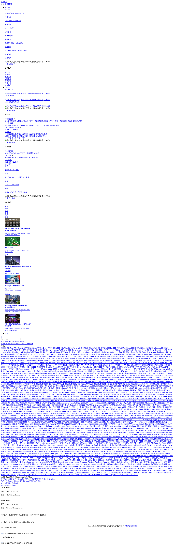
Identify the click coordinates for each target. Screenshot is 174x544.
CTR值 (32, 460)
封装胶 (105, 449)
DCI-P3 (20, 464)
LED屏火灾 (53, 354)
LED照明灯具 (165, 470)
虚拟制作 (88, 466)
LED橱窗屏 (163, 392)
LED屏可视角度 (53, 437)
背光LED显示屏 (126, 460)
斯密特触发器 (111, 460)
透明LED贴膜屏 (6, 430)
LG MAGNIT (138, 432)
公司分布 (31, 479)
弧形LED (50, 361)
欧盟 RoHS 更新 (23, 392)
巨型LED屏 (64, 458)
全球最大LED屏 (125, 441)
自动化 (64, 441)
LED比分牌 (82, 473)
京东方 (19, 445)
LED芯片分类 (102, 435)
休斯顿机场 (33, 361)
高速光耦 (16, 121)
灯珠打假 (102, 409)
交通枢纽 (30, 382)
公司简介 (11, 479)
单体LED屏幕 (112, 396)
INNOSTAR (143, 363)
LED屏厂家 (146, 445)
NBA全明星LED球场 (31, 411)
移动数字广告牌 (17, 462)
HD (154, 435)
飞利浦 (66, 409)
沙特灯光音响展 (76, 415)
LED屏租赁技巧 (40, 388)
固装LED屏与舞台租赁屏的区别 (114, 473)
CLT (15, 445)
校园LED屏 (42, 447)
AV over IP (87, 396)
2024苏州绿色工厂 (128, 422)
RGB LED (154, 424)
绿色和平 (125, 405)
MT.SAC (52, 424)
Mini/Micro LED (68, 361)
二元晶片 (62, 435)
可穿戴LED (36, 386)
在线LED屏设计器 (84, 356)
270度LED (127, 371)
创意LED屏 (42, 454)
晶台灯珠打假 (126, 409)
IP (81, 348)
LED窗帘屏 (108, 375)
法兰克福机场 (145, 354)
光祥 (21, 356)
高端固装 (49, 125)
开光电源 (20, 451)
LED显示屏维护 (36, 380)
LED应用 (127, 447)
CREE (67, 432)
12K (120, 420)
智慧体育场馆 (61, 382)
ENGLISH (8, 4)
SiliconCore (121, 350)
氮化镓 (116, 354)
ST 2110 (130, 361)
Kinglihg (134, 409)
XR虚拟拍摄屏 (51, 401)
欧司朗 (80, 432)
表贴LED (148, 441)
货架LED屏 (164, 441)
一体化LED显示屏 (10, 375)
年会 (81, 475)
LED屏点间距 (166, 462)
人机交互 (48, 365)
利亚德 (22, 447)
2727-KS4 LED (166, 451)
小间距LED (169, 449)
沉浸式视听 (119, 394)
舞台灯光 (18, 470)
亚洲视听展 (110, 405)
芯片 (92, 363)
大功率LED (27, 462)
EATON (85, 432)
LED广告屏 (35, 432)
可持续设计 (109, 373)
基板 (78, 468)
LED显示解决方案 (78, 401)
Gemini (53, 365)
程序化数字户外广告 (13, 354)
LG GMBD (115, 382)
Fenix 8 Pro (148, 380)
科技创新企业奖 (84, 361)
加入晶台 (52, 479)
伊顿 (89, 432)
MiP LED (19, 466)
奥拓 (151, 445)
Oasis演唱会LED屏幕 (81, 403)
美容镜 (28, 426)
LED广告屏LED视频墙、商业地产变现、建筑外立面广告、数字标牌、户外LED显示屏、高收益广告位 (88, 413)
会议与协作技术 (120, 377)
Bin (148, 422)
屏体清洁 (63, 380)
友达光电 (133, 380)
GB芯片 (115, 435)
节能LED (157, 454)
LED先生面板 (50, 447)
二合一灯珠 (47, 348)
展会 (143, 470)
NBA (4, 468)
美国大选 (146, 430)
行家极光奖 (69, 369)
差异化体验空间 (166, 356)
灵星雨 (168, 435)
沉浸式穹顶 (61, 363)
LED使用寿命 (71, 439)
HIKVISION (15, 447)
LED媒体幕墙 (131, 382)
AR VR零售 (76, 377)
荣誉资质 (38, 479)
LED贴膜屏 (118, 462)
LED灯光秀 (10, 415)
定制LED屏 (118, 356)
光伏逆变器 (152, 428)
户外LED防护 (123, 399)
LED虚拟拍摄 (35, 466)
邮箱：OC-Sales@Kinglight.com (11, 508)
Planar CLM (122, 382)
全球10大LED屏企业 (14, 439)
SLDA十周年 (83, 365)
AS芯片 (126, 435)
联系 (6, 333)
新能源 (44, 134)
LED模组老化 (142, 447)
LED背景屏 (27, 451)
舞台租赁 (15, 125)
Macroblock (84, 424)
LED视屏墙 (135, 413)
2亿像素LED (116, 437)
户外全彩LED (150, 449)
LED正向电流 (108, 439)
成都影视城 (11, 352)
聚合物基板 (97, 468)
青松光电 (17, 432)
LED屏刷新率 (52, 352)
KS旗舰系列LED (66, 456)
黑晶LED (49, 426)
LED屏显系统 (7, 428)
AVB (154, 361)
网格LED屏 (97, 382)
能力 (2, 483)
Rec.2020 (36, 401)
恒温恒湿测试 (165, 454)
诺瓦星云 (58, 424)
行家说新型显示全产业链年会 (66, 430)
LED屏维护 (138, 464)
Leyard (133, 445)
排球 (34, 415)
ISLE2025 (8, 424)
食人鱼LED (143, 439)
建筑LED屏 (152, 382)
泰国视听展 (77, 449)
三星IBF (35, 354)
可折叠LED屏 (143, 428)
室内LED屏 (102, 454)
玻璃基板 (83, 468)
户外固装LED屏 (56, 468)
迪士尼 (54, 367)
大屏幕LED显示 (161, 390)
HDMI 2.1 (54, 418)
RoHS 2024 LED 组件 (49, 392)
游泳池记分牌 (28, 464)
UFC (144, 437)
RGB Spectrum (52, 350)
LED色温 (135, 439)
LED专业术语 (109, 462)
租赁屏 (56, 466)
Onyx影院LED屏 (42, 468)
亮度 (131, 424)
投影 (27, 358)
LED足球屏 (136, 352)
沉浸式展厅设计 (140, 390)
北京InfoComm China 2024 (88, 464)
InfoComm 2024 (40, 456)
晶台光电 (113, 358)
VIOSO (3, 369)
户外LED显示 (22, 375)
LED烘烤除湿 (9, 449)
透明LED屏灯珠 (138, 401)
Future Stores (108, 432)
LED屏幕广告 (164, 405)
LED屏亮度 (82, 456)
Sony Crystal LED (153, 373)
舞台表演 (5, 470)
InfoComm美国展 (73, 354)
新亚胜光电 (107, 445)
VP (123, 447)
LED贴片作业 (161, 447)
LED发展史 (115, 468)
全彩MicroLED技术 (129, 348)
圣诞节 (140, 426)
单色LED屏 (141, 441)
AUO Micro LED (13, 386)
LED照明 (8, 138)
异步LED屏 (56, 458)
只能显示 (89, 409)
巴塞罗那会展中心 (18, 365)
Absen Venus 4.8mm (67, 403)
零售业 (133, 367)
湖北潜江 (122, 354)
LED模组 (153, 447)
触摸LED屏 (27, 432)
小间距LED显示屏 (127, 390)
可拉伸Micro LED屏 (156, 430)
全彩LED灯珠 (87, 441)
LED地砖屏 (102, 470)
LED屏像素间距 (42, 352)
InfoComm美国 (74, 454)
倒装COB (48, 413)
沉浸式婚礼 (10, 373)
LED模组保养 (82, 399)
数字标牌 (58, 441)
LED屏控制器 (58, 449)
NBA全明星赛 (11, 468)
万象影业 (129, 396)
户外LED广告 (106, 382)
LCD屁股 (65, 386)
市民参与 (80, 382)
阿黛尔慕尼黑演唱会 (35, 348)
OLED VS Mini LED (71, 462)
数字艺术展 (162, 371)
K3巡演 (32, 371)
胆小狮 (9, 420)
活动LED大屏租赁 (13, 388)
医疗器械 (134, 441)
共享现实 (64, 394)
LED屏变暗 (80, 380)
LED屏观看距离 (153, 464)
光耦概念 (38, 437)
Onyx (138, 422)
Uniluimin (164, 445)
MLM (105, 422)
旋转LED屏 (108, 392)
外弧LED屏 (137, 443)
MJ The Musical (30, 422)
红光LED (4, 439)
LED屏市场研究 (41, 422)
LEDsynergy (35, 356)
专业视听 (142, 377)
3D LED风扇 (77, 441)
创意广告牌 (155, 405)
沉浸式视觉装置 (21, 409)
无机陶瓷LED (116, 361)
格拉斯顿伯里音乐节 (162, 407)
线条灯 (17, 130)
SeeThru (65, 348)
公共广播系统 (88, 382)
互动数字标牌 (9, 394)
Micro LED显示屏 (124, 380)
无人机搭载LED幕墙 (79, 375)
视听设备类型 (44, 386)
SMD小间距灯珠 (52, 405)
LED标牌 (8, 460)
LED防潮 (51, 466)
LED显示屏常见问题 (131, 470)
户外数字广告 (104, 356)
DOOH (95, 415)
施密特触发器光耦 (55, 121)
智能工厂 (107, 411)
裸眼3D (29, 473)
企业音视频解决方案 (68, 384)
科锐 (70, 432)
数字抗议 (140, 405)
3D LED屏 (88, 460)
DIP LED (44, 437)
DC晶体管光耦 (63, 451)
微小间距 (8, 125)
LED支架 (111, 449)
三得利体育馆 (105, 352)
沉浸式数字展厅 (68, 396)
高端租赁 (54, 363)
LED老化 (134, 447)
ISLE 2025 (100, 424)
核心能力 (8, 164)
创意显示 (55, 125)
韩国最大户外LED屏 (95, 371)
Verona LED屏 (131, 369)
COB (41, 470)
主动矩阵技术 (30, 373)
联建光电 (127, 445)
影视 (93, 466)
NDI (151, 361)
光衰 (104, 348)
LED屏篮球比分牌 (126, 443)
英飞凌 (63, 424)
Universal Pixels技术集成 (156, 403)
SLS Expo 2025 (154, 415)
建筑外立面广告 (154, 413)
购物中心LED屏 (25, 454)
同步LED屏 (48, 458)
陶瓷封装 (169, 361)
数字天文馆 (15, 413)
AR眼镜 (3, 356)
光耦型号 (134, 458)
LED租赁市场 (104, 399)
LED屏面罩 (83, 420)
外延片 (149, 363)
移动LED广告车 (120, 386)
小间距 (50, 475)
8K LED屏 (114, 456)
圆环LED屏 (25, 361)
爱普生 (23, 354)
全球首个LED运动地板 (118, 352)
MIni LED (63, 475)
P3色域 (4, 464)
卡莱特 (6, 437)
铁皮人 (161, 418)
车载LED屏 (160, 428)
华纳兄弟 (90, 420)
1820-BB (29, 424)
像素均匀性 (47, 363)
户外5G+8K (41, 125)
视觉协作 (162, 373)
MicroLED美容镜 (20, 426)
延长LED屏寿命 (47, 380)
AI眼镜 (149, 369)
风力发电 (86, 430)
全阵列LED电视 (106, 458)
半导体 (140, 458)
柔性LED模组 (165, 443)
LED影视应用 (147, 396)
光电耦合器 (9, 89)
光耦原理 (33, 441)
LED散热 (56, 380)
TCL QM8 (120, 458)
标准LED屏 (47, 356)
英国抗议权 (147, 405)
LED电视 (83, 458)
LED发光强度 (98, 439)
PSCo (141, 424)
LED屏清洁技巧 (71, 399)
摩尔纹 (16, 415)
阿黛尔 (116, 441)
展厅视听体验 (150, 390)
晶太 (104, 460)
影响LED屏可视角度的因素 (78, 437)
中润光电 (92, 430)
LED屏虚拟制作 (105, 466)
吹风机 (56, 435)
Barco (24, 439)
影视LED (80, 430)
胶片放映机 (8, 458)
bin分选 (54, 356)
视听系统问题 (143, 356)
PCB (102, 475)
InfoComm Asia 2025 (99, 405)
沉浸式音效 (33, 358)
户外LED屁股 (12, 451)
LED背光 (89, 388)
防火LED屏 (136, 354)
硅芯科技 (128, 350)
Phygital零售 (94, 377)
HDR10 (158, 422)
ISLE (95, 424)
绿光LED (170, 437)
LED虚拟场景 (39, 428)
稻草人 (5, 420)
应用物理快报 (147, 348)
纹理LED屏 (96, 426)
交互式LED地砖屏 (91, 470)
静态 (93, 369)
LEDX (41, 356)
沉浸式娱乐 (23, 413)
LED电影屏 (26, 466)
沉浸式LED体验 (113, 367)
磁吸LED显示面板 (95, 443)
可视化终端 (11, 367)
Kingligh (49, 464)
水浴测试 (150, 454)
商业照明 (22, 138)
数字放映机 (16, 458)
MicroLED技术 (12, 392)
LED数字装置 (133, 415)
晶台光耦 (71, 460)
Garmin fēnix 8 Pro (143, 384)
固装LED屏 (140, 473)
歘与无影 (102, 437)
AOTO (155, 445)
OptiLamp (31, 363)
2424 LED (42, 426)
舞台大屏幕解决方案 (131, 403)
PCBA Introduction (127, 475)
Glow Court (61, 420)
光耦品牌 (71, 451)
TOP (52, 435)
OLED (77, 464)
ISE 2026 (9, 365)
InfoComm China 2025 (138, 420)
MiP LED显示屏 (20, 473)
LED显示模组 (63, 437)
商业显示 (35, 136)
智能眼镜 (39, 367)
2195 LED (72, 422)
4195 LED (123, 426)
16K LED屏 (161, 426)
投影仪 (166, 464)
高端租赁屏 (155, 399)
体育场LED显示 (64, 411)
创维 (67, 418)
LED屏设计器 (73, 356)
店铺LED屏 (144, 392)
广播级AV (148, 377)
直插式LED (56, 464)
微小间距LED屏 (9, 473)
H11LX (118, 460)
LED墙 (117, 426)
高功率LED (64, 464)
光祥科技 (28, 445)
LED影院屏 (156, 466)
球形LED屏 (5, 466)
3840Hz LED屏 (31, 403)
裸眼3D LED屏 (97, 460)
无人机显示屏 (41, 375)
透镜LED (31, 449)
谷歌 (165, 418)
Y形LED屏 (127, 388)
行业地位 (17, 479)
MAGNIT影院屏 (19, 373)
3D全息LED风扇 (97, 441)
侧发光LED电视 (95, 458)
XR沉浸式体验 (12, 380)
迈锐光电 (85, 445)
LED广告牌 (74, 473)
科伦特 (67, 445)
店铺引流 (23, 394)
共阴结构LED (9, 432)
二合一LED (80, 422)
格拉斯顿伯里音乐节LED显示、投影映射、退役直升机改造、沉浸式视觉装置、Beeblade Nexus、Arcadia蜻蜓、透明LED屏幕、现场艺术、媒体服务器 (102, 407)
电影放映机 (66, 443)
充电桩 (123, 432)
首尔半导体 (61, 432)
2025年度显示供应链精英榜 (69, 365)
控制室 (35, 464)
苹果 (12, 435)
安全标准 (39, 441)
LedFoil (162, 409)
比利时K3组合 (40, 371)
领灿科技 (61, 445)
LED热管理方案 (57, 396)
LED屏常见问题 (148, 458)
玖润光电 (99, 430)
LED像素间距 (104, 386)
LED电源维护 (71, 380)
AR (44, 367)
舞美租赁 (158, 456)
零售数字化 (50, 377)
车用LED (41, 420)
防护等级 (105, 371)
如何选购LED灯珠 (64, 415)
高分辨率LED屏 (13, 363)
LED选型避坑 (55, 403)
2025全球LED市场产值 (30, 420)
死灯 (158, 458)
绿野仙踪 (115, 420)
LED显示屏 (71, 475)
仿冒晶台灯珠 (85, 367)
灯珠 (101, 358)
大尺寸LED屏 (15, 454)
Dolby (3, 424)
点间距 (134, 418)
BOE (23, 445)
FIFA (151, 352)
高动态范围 (8, 401)
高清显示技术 (67, 401)
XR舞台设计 (37, 396)
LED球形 (105, 363)
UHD (164, 435)
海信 (79, 462)
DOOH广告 (133, 405)
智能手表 (114, 380)
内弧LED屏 (10, 445)
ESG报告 (81, 350)
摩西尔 (11, 437)
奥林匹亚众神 (75, 367)
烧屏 (155, 458)
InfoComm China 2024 (38, 462)
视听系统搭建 (39, 373)
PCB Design (117, 475)
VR (126, 361)
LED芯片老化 (100, 380)
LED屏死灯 (112, 371)
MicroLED (29, 458)
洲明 (159, 445)
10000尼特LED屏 (20, 403)
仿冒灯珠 (109, 409)
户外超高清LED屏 (100, 350)
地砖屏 (44, 441)
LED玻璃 (19, 468)
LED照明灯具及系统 (12, 102)
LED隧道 (101, 415)
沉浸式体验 (146, 411)
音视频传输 (92, 348)
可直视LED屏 (167, 363)
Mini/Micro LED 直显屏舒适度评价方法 (158, 473)
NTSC (9, 464)
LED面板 (44, 460)
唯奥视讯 (39, 350)
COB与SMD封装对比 (38, 405)
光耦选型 (34, 454)
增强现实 (23, 424)
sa (133, 424)
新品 (161, 460)
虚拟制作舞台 (121, 396)
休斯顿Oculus (42, 361)
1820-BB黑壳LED (101, 369)
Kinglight (17, 475)
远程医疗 (18, 367)
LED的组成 (119, 449)
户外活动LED (91, 375)
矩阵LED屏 (90, 473)
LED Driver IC (9, 403)
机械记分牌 (130, 456)
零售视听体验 (33, 377)
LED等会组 (130, 432)
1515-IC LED (124, 424)
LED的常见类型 (52, 470)
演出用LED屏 (113, 399)
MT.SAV (46, 424)
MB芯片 (110, 435)
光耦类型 (94, 454)
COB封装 (154, 394)
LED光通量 (62, 439)
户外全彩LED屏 (27, 418)
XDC (71, 411)
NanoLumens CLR (142, 382)
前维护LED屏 (84, 443)
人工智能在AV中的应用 (160, 377)
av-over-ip (77, 348)
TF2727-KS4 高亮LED (125, 401)
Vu (135, 422)
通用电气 (94, 432)
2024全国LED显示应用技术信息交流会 (42, 430)
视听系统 (18, 382)
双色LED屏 (145, 468)
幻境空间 (144, 371)
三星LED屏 (80, 358)
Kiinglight (84, 449)
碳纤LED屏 (27, 356)
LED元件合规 (61, 392)
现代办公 (149, 367)
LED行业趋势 (31, 375)
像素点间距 (104, 428)
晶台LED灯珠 (160, 401)
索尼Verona (122, 369)
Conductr (67, 420)
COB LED (78, 447)
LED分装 (90, 449)
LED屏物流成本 (162, 358)
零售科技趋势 (85, 377)
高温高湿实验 (14, 456)
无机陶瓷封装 (58, 361)
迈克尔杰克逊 (18, 422)
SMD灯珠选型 (133, 399)
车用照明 (72, 358)
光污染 (144, 464)
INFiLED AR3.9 (118, 388)
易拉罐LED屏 (18, 437)
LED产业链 (103, 367)
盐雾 (83, 415)
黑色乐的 (107, 365)
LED (29, 470)
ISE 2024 (148, 470)
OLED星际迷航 (97, 422)
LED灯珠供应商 (17, 407)
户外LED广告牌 (112, 350)
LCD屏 (161, 464)
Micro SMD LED (76, 405)
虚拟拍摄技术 (137, 396)
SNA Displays (98, 418)
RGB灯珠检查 (61, 399)
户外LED (4, 451)
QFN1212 (82, 426)
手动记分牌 (122, 456)
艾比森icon (18, 348)
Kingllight (159, 432)
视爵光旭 (121, 445)
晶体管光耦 (9, 121)
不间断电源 (29, 435)
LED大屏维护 (51, 399)
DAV (125, 365)
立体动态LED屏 (19, 435)
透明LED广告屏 (44, 432)
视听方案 (128, 367)
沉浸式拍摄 (21, 399)
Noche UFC (150, 437)
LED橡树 (125, 415)
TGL (21, 428)
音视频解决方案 (41, 384)
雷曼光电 (100, 445)
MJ (24, 422)
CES (5, 426)
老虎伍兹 (31, 428)
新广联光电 (93, 445)
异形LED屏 (58, 454)
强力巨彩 (114, 445)
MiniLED (23, 458)
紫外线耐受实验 (132, 454)
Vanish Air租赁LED (117, 365)
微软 (17, 352)
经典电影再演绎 (79, 394)
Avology (3, 350)
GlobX (75, 350)
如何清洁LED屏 (16, 418)
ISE (68, 426)
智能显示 (96, 409)
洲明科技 (138, 445)
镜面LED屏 (127, 392)
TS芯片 (120, 435)
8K (38, 418)
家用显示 (22, 136)
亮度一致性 (61, 356)
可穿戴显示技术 (155, 384)
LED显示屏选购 (29, 407)
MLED (3, 460)
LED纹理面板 (105, 426)
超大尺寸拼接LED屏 (72, 352)
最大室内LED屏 (54, 358)
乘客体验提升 (161, 382)
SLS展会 (125, 462)
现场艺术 (48, 409)
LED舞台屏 (62, 470)
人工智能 (155, 369)
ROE (17, 356)
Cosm (49, 394)
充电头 (55, 451)
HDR (150, 422)
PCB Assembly (108, 475)
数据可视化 (8, 358)
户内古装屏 (63, 466)
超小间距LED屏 (50, 371)
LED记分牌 (42, 464)
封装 (89, 363)
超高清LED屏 (98, 451)
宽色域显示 (29, 401)
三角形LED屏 (99, 462)
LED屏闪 (163, 458)
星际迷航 (110, 422)
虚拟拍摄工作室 (101, 396)
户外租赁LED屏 (56, 348)
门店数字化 (136, 392)
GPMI (35, 418)
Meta (5, 352)
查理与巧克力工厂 (41, 394)
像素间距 (149, 451)
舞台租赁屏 (144, 456)
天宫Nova (128, 354)
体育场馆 (25, 377)
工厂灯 (12, 130)
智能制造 (70, 441)
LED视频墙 (78, 451)
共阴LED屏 (99, 456)
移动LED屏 (5, 441)
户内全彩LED (160, 449)
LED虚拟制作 (166, 352)
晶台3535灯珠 (94, 367)
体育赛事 (167, 420)
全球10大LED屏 (74, 458)
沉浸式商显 (18, 396)
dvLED (3, 365)
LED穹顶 (125, 420)
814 (90, 454)
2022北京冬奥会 (108, 441)
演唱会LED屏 (107, 388)
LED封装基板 (106, 468)
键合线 (101, 449)
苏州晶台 (57, 428)
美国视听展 (41, 413)
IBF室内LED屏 (43, 354)
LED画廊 (141, 365)
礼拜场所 (71, 348)
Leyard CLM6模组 (95, 403)
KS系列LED (50, 454)
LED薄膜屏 (16, 430)
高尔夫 (25, 428)
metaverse (96, 447)
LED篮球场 (51, 441)
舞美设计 (134, 388)
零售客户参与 (67, 377)
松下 (144, 424)
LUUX (85, 371)
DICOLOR (54, 445)
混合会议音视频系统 (129, 384)
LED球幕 (124, 437)
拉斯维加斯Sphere (147, 375)
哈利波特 (46, 369)
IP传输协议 (142, 361)
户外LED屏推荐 (149, 401)
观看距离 (33, 352)
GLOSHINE (35, 445)
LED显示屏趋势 (16, 377)
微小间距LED (46, 435)
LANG (148, 424)
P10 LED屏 (63, 426)
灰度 (11, 350)
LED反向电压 (127, 439)
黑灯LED (133, 411)
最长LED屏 (100, 411)
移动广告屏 (130, 386)
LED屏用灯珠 (89, 350)
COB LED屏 (60, 371)
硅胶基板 (90, 468)
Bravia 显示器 (100, 373)
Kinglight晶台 (86, 386)
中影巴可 (7, 435)
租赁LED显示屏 (40, 399)
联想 (145, 369)
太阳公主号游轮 (38, 439)
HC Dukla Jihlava (154, 409)
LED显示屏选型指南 (43, 403)
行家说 (77, 475)
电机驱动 (101, 432)
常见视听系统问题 (154, 356)
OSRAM (75, 432)
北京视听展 (150, 420)
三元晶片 (68, 435)
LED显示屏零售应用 (74, 373)
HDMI (49, 418)
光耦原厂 (9, 443)
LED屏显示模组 (140, 451)
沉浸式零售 (42, 377)
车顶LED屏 (169, 428)
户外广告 (131, 451)
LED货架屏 (156, 441)
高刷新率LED (136, 394)
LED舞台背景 (143, 403)
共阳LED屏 (107, 456)
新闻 (6, 217)
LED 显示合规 (81, 392)
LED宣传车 (150, 386)
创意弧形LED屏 (154, 443)
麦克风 (161, 367)
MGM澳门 (120, 371)
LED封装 (120, 470)
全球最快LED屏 (87, 411)
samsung (136, 424)
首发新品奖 (107, 361)
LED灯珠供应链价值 (24, 405)
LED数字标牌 (21, 384)
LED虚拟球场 (49, 428)
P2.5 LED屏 (128, 418)
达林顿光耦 (24, 121)
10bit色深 (42, 401)
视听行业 (88, 394)
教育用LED (89, 415)
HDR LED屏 (163, 399)
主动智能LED (23, 363)
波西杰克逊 (66, 367)
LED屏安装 (121, 464)
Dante (148, 361)
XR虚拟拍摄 (127, 394)
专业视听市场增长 (132, 377)
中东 (94, 411)
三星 (49, 468)
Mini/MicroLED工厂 (89, 354)
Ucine (46, 443)
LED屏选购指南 (24, 352)
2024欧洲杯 (157, 451)
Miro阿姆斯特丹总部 (133, 373)
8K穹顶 (8, 413)
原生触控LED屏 (137, 350)
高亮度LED (113, 363)
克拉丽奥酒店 (81, 409)
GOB (154, 365)
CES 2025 (10, 426)
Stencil (136, 475)
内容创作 (143, 422)
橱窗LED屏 (116, 424)
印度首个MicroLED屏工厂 (105, 354)
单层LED (119, 348)
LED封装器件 (104, 447)
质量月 (93, 396)
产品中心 (8, 87)
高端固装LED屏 (58, 462)
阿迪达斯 (115, 375)
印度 (80, 354)
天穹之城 (108, 437)
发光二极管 (35, 470)
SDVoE (135, 361)
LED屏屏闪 (23, 415)
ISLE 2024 (25, 468)
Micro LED (56, 475)
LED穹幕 (151, 418)
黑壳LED (35, 424)
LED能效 (123, 454)
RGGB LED (32, 367)
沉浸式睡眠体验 (89, 358)
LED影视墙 (52, 473)
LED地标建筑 (155, 470)
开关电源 (53, 432)
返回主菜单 (11, 64)
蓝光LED (163, 437)
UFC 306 (157, 437)
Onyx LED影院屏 (115, 430)
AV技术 (24, 382)
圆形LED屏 (75, 443)
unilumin (51, 443)
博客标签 (8, 342)
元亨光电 (105, 430)
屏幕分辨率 (149, 435)
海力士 (66, 350)
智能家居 (131, 430)
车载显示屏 (140, 380)
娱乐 (129, 420)
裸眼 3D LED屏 (47, 451)
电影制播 (15, 136)
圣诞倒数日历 (152, 426)
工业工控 (32, 134)
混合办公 (144, 373)
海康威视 (8, 447)
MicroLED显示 (146, 394)
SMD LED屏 (34, 426)
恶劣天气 (75, 388)
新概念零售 (108, 424)
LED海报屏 (164, 348)
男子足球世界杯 (163, 375)
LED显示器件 (9, 96)
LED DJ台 (49, 449)
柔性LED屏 (36, 473)
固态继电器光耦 (42, 121)
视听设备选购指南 (55, 386)
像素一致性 (39, 363)
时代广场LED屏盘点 (116, 418)
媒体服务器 (56, 409)
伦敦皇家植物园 (143, 415)
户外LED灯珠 (160, 439)
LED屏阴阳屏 (60, 447)
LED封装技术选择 (64, 405)
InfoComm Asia (68, 449)
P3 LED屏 (96, 428)
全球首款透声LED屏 (37, 443)
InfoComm (31, 456)
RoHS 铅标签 (71, 392)
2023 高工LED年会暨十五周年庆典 (32, 475)
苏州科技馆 (17, 361)
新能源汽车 (17, 134)
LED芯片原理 (92, 435)
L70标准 (99, 348)
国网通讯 (38, 134)
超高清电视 (73, 409)
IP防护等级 (110, 454)
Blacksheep (156, 348)
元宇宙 (90, 447)
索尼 (116, 369)
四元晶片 (75, 435)
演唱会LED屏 (97, 388)
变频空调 (141, 435)
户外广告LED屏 (93, 365)
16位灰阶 (95, 394)
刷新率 (139, 418)
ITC (21, 432)
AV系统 (112, 394)
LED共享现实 (54, 369)
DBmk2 (27, 371)
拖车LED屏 (151, 439)
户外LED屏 (71, 466)
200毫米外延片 (157, 363)
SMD (44, 470)
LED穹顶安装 (46, 396)
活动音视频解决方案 (83, 384)
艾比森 (169, 445)
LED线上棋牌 (133, 435)
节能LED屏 (54, 415)
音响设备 (72, 386)
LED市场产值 (17, 420)
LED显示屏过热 (135, 468)
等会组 (97, 358)
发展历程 (24, 479)
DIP (42, 458)
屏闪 (139, 470)
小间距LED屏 (168, 460)
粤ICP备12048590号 (131, 526)
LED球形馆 (98, 363)
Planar (67, 356)
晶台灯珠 (108, 380)
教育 (2, 358)
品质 (13, 483)
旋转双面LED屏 (117, 392)
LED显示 (8, 136)
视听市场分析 (140, 358)
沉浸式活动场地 (152, 371)
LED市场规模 (64, 358)
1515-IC (91, 424)
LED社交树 (95, 356)
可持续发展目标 (71, 382)
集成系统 (117, 405)
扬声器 (166, 367)
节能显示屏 (106, 443)
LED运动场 (74, 420)
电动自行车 (37, 435)
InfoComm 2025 (32, 413)
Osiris (57, 365)
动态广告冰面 (9, 411)
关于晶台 (8, 7)
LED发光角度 (48, 439)
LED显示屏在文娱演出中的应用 (112, 403)
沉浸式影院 (31, 394)
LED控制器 (16, 428)
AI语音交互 (140, 369)
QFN (77, 426)
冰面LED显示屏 (142, 409)
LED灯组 (10, 361)
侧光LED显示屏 (18, 342)
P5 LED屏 (55, 426)
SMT (167, 447)
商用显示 (29, 354)
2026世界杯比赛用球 (133, 375)
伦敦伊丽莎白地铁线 (111, 415)
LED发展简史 (140, 449)
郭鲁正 (70, 350)
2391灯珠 (25, 348)
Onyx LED (124, 430)
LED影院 (22, 125)
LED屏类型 (37, 458)
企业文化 (45, 479)
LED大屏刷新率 (90, 401)
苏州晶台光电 (65, 428)
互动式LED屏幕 (115, 390)
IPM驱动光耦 (77, 121)
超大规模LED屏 (162, 365)
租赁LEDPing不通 (15, 441)
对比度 (40, 424)
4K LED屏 (107, 451)
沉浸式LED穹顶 (103, 394)
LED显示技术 (133, 462)
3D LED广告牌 (36, 451)
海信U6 (114, 458)
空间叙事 (161, 394)
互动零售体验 (62, 373)
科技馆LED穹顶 (27, 396)
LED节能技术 (142, 454)
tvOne (8, 350)
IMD (120, 447)
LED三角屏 (88, 462)
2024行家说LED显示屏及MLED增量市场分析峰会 (128, 466)
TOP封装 (88, 426)
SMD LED (71, 464)
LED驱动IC (70, 424)
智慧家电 (25, 134)
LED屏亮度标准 (102, 401)
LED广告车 (124, 451)
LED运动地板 (84, 352)
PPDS (62, 409)
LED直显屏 (73, 468)
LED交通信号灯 (93, 437)
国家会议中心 (159, 420)
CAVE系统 (30, 369)
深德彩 (48, 445)
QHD (160, 435)
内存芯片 (60, 350)
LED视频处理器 (25, 350)
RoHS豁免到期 (91, 392)
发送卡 (33, 350)
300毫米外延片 (122, 363)
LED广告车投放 (140, 386)
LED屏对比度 (129, 464)
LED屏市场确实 (52, 422)
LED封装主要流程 (129, 449)
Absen (3, 447)
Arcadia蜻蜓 (41, 409)
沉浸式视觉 (149, 365)
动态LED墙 (118, 422)
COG (154, 462)
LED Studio (100, 375)
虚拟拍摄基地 (30, 399)
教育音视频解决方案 (54, 384)
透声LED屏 (58, 443)
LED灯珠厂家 (87, 405)
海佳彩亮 (72, 445)
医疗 (169, 365)
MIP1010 (4, 361)
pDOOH (3, 354)
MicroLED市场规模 (38, 365)
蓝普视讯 (79, 445)
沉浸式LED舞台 (19, 371)
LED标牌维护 (115, 451)
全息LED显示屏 (111, 470)
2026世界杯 (122, 375)
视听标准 (62, 369)
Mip (90, 475)
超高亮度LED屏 (40, 449)
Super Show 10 (78, 369)
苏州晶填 (106, 358)
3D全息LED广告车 (43, 415)
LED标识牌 (98, 473)
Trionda (155, 375)
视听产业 (28, 365)
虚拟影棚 (152, 456)
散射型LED (90, 439)
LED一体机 (26, 443)
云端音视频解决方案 (97, 384)
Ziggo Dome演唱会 (144, 388)
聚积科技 (77, 424)
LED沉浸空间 (136, 371)
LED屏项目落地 (150, 358)
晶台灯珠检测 (117, 409)
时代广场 (106, 418)
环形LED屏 (145, 443)
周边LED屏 (125, 428)
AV (121, 405)
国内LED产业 (83, 363)
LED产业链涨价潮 (71, 363)
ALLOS (130, 363)
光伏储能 (28, 447)
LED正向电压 (118, 439)
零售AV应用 (58, 377)
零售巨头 (122, 367)
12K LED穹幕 (56, 394)
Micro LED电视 (155, 354)
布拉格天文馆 (155, 411)
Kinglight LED (9, 396)
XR (93, 475)
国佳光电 (43, 445)
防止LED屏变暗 (89, 380)
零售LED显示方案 (103, 390)
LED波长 (130, 437)
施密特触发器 (84, 454)
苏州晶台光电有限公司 (78, 428)
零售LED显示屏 (153, 392)
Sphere (170, 464)
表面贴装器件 (114, 447)
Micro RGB (82, 388)
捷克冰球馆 (43, 411)
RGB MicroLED (111, 348)
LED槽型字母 (17, 460)
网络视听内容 (79, 396)
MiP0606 (166, 430)
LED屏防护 (68, 388)
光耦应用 (117, 454)
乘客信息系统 (38, 382)
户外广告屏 (8, 407)
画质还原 (59, 401)
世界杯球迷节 (145, 352)
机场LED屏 (12, 384)
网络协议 (85, 348)
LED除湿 (17, 449)
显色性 (55, 439)
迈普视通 (16, 350)
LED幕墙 (68, 375)
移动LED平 (169, 439)
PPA (148, 447)
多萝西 (156, 418)
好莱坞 (59, 367)
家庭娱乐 (70, 394)
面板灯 (7, 130)
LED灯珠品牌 (39, 407)
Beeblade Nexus (32, 409)
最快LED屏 (77, 411)
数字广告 (128, 413)
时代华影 (165, 432)
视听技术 (25, 367)
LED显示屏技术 (77, 371)
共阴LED (137, 456)
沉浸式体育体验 (52, 411)
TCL (82, 462)
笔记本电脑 (117, 432)
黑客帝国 (109, 420)
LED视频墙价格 (88, 451)
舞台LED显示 (60, 375)
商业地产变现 (144, 413)
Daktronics (29, 439)
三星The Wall (16, 358)
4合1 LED (15, 464)
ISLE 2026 (162, 361)
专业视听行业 (110, 377)
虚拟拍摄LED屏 (132, 426)
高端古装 (129, 352)
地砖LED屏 (126, 356)
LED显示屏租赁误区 (27, 388)
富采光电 (136, 363)
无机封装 (53, 420)
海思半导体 (62, 418)
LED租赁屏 (70, 470)
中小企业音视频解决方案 (113, 384)
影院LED (97, 475)
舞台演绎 (28, 136)
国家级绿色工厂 (121, 358)
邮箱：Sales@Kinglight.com (10, 495)
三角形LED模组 (29, 437)
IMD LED (85, 447)
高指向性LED (81, 439)
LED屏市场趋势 (63, 422)
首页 (2, 342)
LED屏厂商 (61, 352)
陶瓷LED (161, 424)
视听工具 (155, 367)
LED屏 (97, 466)
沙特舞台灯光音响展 (145, 462)
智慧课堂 (4, 363)
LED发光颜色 (138, 437)
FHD (157, 435)
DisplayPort (43, 418)
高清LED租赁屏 (11, 405)
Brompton (118, 428)
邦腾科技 (111, 428)
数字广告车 (25, 441)
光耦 (107, 464)
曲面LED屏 (165, 396)
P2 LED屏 (89, 428)
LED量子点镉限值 (35, 392)
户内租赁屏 (88, 422)
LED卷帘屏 (90, 456)
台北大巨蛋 (111, 369)
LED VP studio (12, 399)
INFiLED (10, 371)
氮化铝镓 (139, 348)
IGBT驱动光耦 (67, 121)
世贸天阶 (163, 413)
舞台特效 (25, 470)
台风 (62, 388)
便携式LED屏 (134, 428)
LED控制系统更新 (144, 399)
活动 (6, 255)
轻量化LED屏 (11, 356)
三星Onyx (32, 468)
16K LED (144, 418)
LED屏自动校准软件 (13, 369)
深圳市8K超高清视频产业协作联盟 (81, 418)
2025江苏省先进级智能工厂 (120, 411)
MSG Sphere (139, 430)
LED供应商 (95, 386)
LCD (87, 458)
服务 (17, 483)
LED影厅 (152, 432)
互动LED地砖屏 (79, 470)
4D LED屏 (48, 367)
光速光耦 (49, 456)
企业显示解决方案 (119, 373)
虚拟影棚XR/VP (31, 125)
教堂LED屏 (24, 430)
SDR (154, 422)
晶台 (46, 475)
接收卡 (44, 350)
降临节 (145, 426)
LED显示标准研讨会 (53, 388)
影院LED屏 (134, 356)
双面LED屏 (100, 392)
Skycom (111, 356)
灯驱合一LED (23, 456)
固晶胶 (96, 449)
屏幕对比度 (15, 424)
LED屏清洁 (6, 418)
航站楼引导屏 (30, 384)
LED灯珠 (68, 447)
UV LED (47, 420)
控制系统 (78, 386)
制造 (9, 483)
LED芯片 (65, 468)
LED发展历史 (83, 435)
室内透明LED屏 (43, 358)
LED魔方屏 (101, 464)
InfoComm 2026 (62, 354)
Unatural (112, 426)
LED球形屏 (157, 352)
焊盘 (73, 447)
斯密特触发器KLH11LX (151, 460)
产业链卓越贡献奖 (96, 361)
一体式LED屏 (17, 443)
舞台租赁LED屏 (130, 473)
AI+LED (4, 348)
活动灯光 (54, 373)
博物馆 (23, 358)
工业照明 (15, 138)
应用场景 (8, 132)
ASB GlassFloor (19, 411)
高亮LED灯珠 (112, 401)
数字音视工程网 (132, 365)
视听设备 (47, 373)
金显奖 (76, 361)
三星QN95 (127, 458)
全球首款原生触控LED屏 (152, 350)
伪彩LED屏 (153, 468)
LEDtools (23, 369)
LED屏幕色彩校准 (18, 401)
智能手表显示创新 (25, 386)
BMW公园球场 (94, 352)
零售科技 (17, 394)
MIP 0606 (102, 377)
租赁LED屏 (56, 456)
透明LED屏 (44, 473)
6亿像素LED (156, 396)
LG (93, 462)
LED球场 (30, 415)
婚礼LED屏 (44, 466)
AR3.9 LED (10, 422)
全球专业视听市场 (24, 380)
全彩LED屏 (161, 468)
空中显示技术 (51, 375)
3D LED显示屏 (80, 460)
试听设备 (12, 470)
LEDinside (12, 466)
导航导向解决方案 (49, 382)
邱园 (120, 415)
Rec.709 (158, 462)
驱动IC (46, 407)
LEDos (123, 361)
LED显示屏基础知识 (63, 473)
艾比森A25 (10, 348)
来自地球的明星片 (99, 420)
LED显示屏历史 (124, 468)
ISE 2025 (73, 426)
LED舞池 (37, 460)
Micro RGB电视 (166, 354)
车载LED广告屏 (6, 462)
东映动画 (139, 411)
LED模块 (34, 447)
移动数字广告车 (159, 386)
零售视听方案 (141, 367)
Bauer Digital (162, 369)
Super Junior (87, 369)
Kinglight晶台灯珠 (93, 399)
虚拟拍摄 (163, 466)
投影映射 (12, 409)
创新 (6, 483)
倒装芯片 (68, 371)
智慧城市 (12, 382)
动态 (6, 215)
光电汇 (7, 294)
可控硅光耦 (33, 121)
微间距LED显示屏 (7, 475)
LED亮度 (112, 386)
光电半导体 (131, 358)
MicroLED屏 (38, 369)
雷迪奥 (101, 365)
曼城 (157, 361)
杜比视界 (164, 422)
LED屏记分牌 (115, 443)
